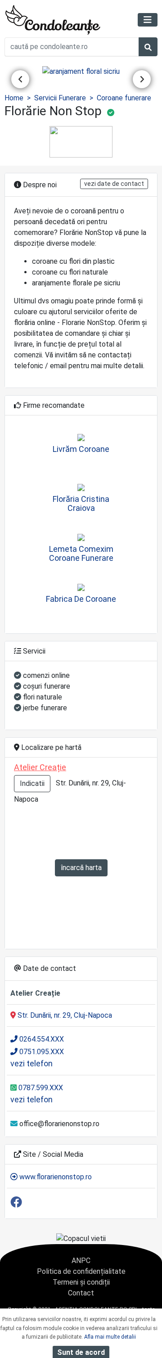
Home (13, 98)
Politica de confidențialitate (81, 1271)
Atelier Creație (40, 767)
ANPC (81, 1260)
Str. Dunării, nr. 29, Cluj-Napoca (64, 1015)
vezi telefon (31, 1063)
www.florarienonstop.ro (55, 1177)
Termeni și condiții (81, 1282)
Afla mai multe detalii (110, 1337)
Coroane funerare (124, 98)
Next (141, 79)
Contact (81, 1293)
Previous (20, 79)
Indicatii (32, 783)
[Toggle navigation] (148, 20)
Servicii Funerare (60, 98)
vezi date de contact (114, 183)
